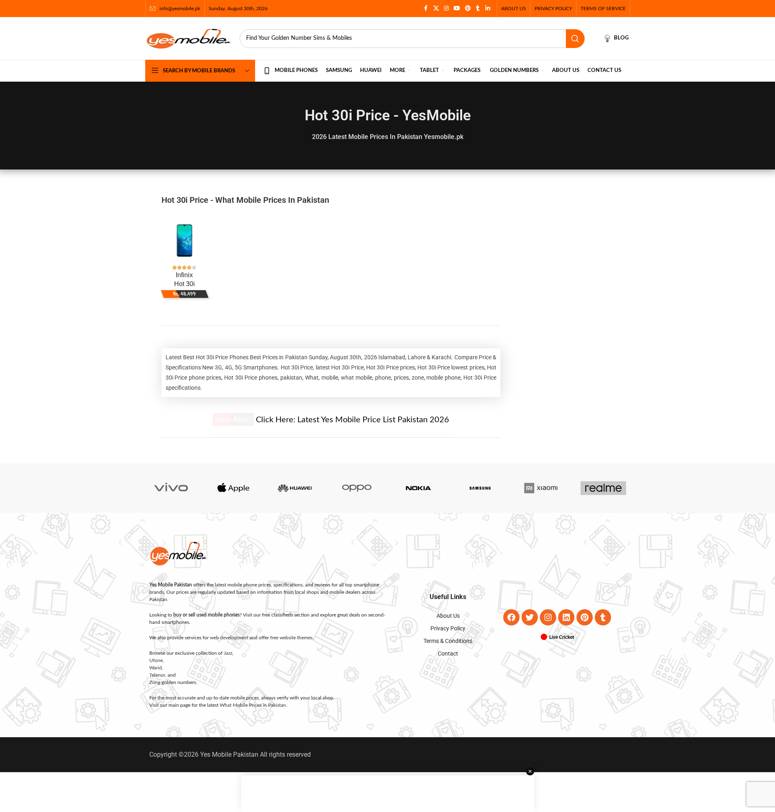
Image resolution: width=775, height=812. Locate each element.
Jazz (228, 653)
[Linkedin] (566, 617)
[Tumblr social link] (478, 8)
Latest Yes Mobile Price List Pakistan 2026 (373, 420)
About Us (448, 615)
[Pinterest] (584, 617)
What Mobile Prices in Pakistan (253, 705)
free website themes (291, 637)
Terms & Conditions (448, 641)
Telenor (157, 675)
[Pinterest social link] (468, 8)
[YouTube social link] (457, 8)
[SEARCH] (575, 38)
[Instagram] (548, 617)
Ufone (156, 660)
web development (229, 637)
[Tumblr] (603, 617)
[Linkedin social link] (488, 8)
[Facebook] (511, 617)
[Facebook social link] (426, 8)
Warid (155, 667)
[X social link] (436, 8)
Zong (154, 682)
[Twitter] (530, 617)
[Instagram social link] (446, 8)
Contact (448, 653)
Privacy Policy (447, 628)
